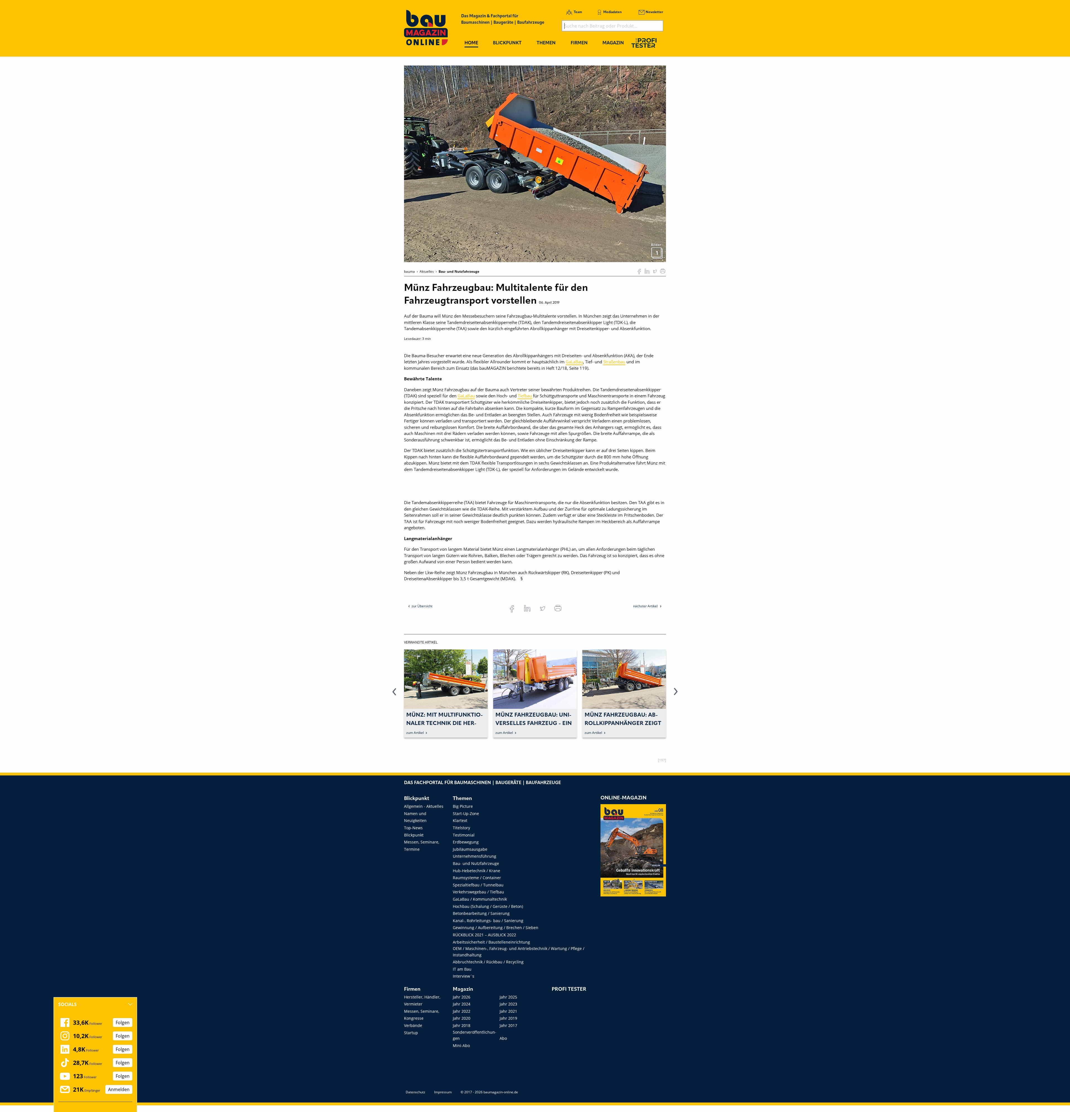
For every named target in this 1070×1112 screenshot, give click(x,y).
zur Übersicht (422, 606)
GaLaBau (574, 361)
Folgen (123, 1022)
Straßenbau (614, 361)
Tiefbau (525, 395)
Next (676, 695)
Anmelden (119, 1089)
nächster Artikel (645, 606)
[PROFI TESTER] (643, 43)
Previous (394, 695)
